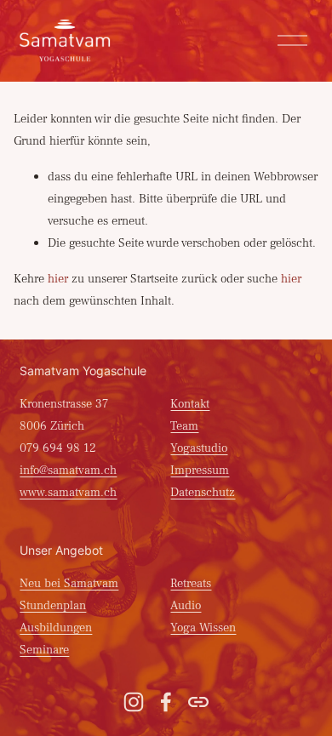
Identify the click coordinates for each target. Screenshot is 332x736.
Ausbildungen (56, 627)
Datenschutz (202, 492)
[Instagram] (133, 702)
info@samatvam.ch (68, 470)
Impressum (199, 470)
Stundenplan (53, 605)
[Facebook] (166, 702)
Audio (185, 605)
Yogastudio (198, 448)
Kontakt (189, 404)
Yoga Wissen (203, 627)
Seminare (44, 650)
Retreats (190, 583)
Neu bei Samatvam (69, 583)
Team (184, 426)
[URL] (198, 702)
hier (58, 279)
